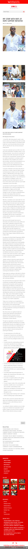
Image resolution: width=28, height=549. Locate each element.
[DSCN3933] (6, 487)
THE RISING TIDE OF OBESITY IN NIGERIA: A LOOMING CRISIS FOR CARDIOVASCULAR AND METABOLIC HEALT (13, 437)
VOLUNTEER (7, 471)
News (10, 23)
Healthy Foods (7, 503)
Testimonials (7, 514)
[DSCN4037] (14, 481)
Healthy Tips (7, 510)
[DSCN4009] (22, 481)
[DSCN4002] (14, 487)
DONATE (6, 469)
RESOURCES (7, 464)
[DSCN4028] (14, 493)
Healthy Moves (7, 505)
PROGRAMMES (7, 462)
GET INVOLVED (7, 466)
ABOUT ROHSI (7, 460)
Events (5, 501)
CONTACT (6, 473)
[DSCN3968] (22, 487)
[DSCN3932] (6, 481)
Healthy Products (8, 507)
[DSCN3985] (6, 493)
